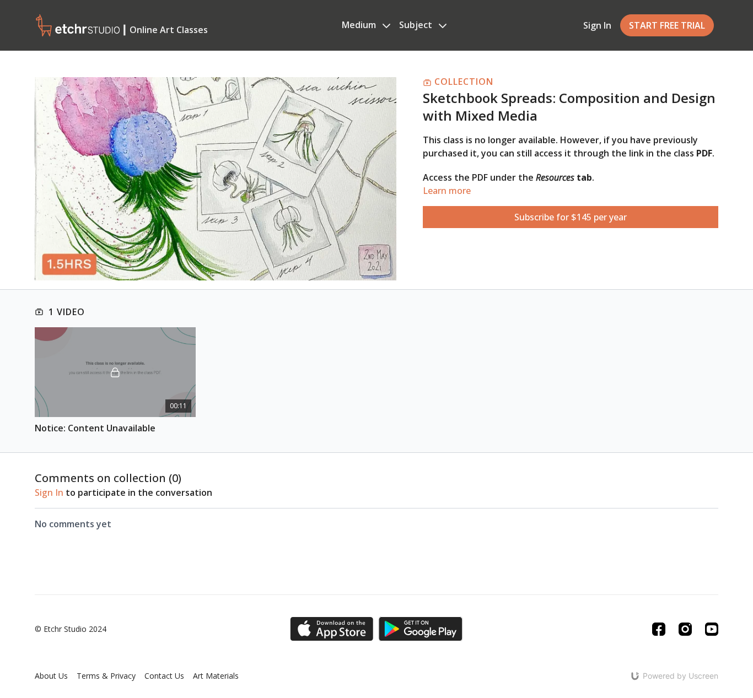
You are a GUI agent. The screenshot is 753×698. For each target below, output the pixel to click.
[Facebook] (658, 629)
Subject (416, 25)
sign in (49, 492)
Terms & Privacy (106, 675)
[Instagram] (685, 629)
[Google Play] (420, 628)
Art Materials (216, 675)
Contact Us (164, 675)
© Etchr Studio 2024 (70, 629)
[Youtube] (711, 629)
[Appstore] (331, 628)
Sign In (597, 25)
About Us (51, 675)
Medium (360, 25)
